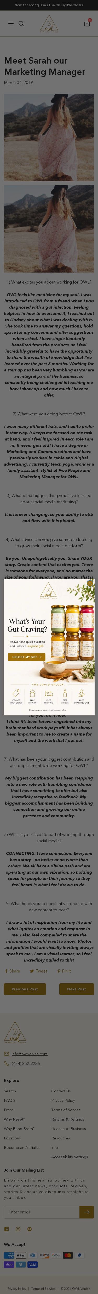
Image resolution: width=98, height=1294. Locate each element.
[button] (49, 647)
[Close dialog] (90, 583)
